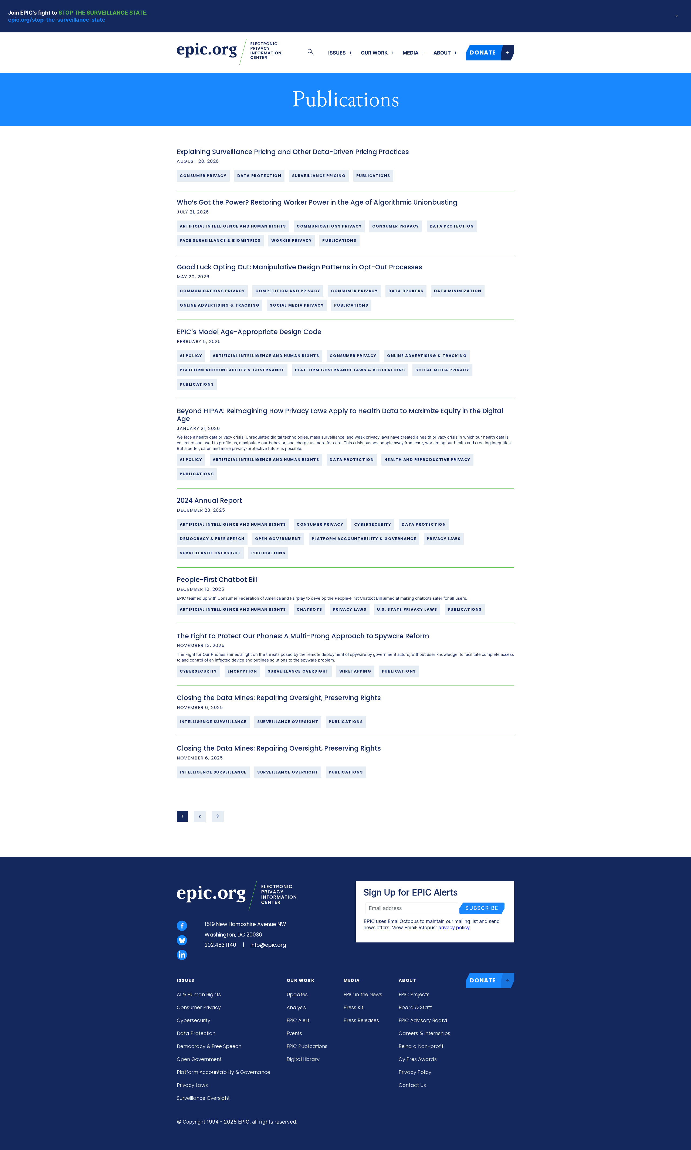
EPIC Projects (414, 994)
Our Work (374, 52)
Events (294, 1033)
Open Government (199, 1059)
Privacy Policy (415, 1072)
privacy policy (453, 927)
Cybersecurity (193, 1020)
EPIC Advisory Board (423, 1020)
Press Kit (353, 1007)
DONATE (483, 52)
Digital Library (303, 1059)
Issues (337, 52)
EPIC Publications (307, 1046)
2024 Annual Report (209, 500)
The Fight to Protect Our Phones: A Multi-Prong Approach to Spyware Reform (303, 636)
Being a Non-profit (421, 1046)
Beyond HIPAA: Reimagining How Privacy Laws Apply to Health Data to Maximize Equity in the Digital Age (340, 414)
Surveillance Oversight (203, 1098)
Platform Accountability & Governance (223, 1072)
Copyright (194, 1122)
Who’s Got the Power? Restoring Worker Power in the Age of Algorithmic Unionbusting (317, 202)
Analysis (296, 1007)
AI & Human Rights (199, 994)
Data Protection (196, 1033)
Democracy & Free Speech (209, 1046)
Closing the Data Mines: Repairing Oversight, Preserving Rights (279, 697)
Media (410, 52)
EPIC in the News (363, 994)
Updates (297, 994)
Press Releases (361, 1020)
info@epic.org (268, 945)
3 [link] (217, 816)
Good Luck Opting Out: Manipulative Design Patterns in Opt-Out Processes (299, 267)
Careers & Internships (424, 1033)
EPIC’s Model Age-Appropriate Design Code (249, 331)
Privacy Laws (192, 1085)
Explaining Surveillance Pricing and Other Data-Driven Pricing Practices (293, 151)
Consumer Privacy (199, 1007)
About (442, 52)
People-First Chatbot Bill (217, 579)
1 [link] (182, 816)
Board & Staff (415, 1007)
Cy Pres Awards (418, 1059)
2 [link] (199, 816)
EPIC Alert (298, 1020)
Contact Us (412, 1085)
